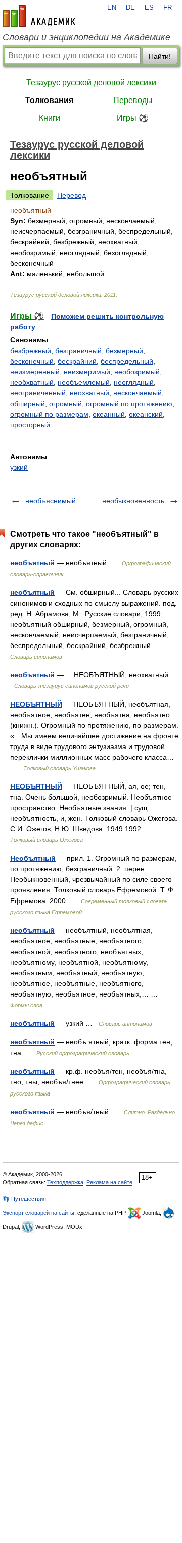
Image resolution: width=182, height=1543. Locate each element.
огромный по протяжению (129, 404)
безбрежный (30, 350)
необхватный (32, 382)
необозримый (137, 372)
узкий (19, 467)
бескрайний (77, 361)
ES (149, 7)
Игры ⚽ (133, 118)
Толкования (49, 100)
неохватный (89, 393)
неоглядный (134, 382)
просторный (30, 425)
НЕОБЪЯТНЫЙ (36, 704)
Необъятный (33, 858)
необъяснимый (50, 500)
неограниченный (38, 393)
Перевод (71, 195)
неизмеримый (87, 372)
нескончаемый (137, 393)
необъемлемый (84, 382)
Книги (49, 118)
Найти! (160, 56)
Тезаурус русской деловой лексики (91, 82)
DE (130, 7)
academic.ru (39, 16)
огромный (65, 404)
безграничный (78, 350)
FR (167, 7)
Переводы (133, 100)
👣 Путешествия (24, 1199)
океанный (109, 414)
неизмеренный (35, 372)
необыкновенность (133, 500)
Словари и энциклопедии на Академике (86, 37)
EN (111, 7)
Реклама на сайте (109, 1182)
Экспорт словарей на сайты (38, 1213)
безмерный (124, 350)
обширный (27, 404)
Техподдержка (65, 1182)
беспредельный (127, 361)
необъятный (32, 563)
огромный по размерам (49, 414)
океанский (146, 414)
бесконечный (32, 361)
